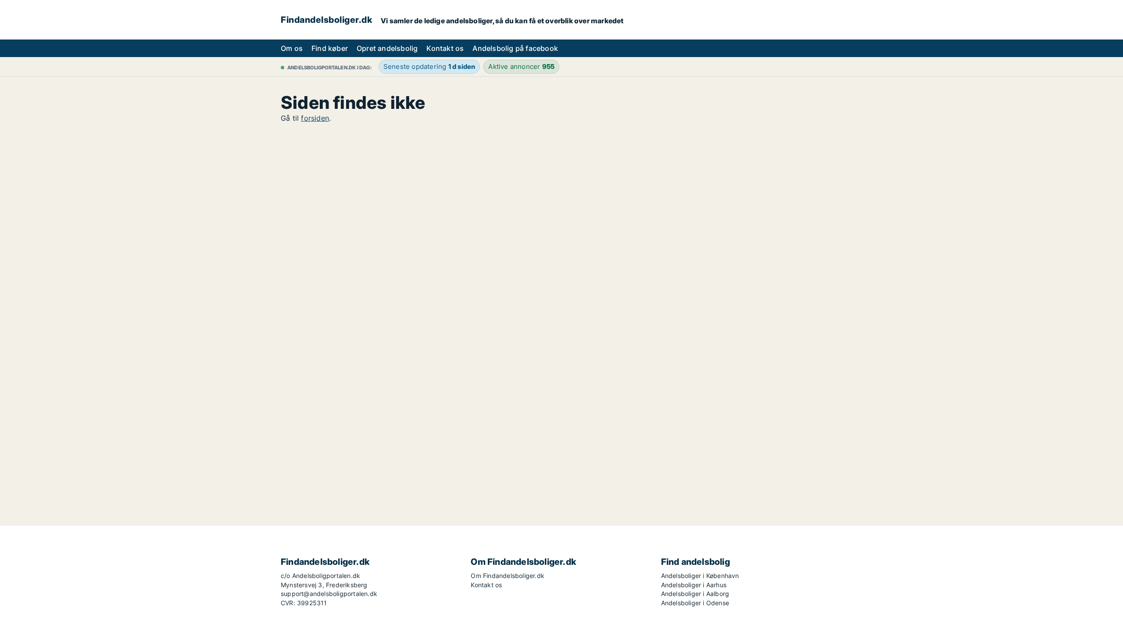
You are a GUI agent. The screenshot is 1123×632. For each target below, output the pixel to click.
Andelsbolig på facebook (515, 48)
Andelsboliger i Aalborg (695, 593)
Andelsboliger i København (700, 575)
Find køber (329, 48)
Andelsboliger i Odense (695, 603)
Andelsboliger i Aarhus (693, 585)
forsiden (315, 118)
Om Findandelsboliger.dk (507, 575)
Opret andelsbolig (387, 48)
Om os (292, 48)
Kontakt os (445, 48)
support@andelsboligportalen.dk (329, 593)
